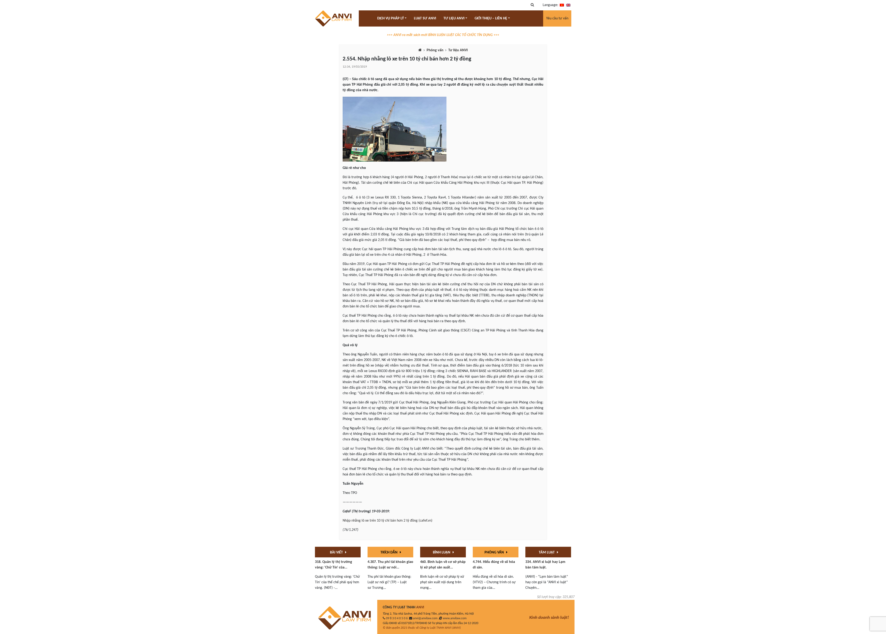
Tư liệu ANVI (458, 50)
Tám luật (547, 552)
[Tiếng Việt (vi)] (562, 5)
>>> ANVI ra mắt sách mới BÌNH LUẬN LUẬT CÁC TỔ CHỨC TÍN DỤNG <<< (443, 35)
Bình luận (442, 552)
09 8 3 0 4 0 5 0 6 (397, 618)
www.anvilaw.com (455, 618)
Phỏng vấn (435, 50)
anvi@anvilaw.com (425, 618)
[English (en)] (568, 5)
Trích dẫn (389, 552)
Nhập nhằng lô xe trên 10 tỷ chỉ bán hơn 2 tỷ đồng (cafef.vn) (387, 521)
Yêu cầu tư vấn (557, 18)
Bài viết (337, 552)
